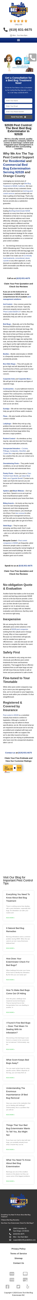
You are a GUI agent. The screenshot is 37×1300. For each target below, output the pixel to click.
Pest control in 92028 (10, 715)
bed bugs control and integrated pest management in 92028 (18, 145)
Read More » (10, 918)
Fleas (5, 416)
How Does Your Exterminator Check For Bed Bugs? (17, 961)
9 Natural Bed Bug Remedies (10, 1220)
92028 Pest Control (18, 125)
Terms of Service (18, 1253)
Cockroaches (8, 389)
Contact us (10, 753)
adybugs (7, 424)
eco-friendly (27, 256)
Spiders (6, 491)
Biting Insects (8, 503)
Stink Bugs (7, 526)
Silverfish (22, 451)
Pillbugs (6, 451)
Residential (17, 161)
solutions (17, 299)
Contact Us (18, 1263)
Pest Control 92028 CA (12, 312)
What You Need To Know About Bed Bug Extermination (18, 1163)
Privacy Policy (18, 1249)
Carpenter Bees (24, 379)
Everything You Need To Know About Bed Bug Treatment (18, 897)
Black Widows (18, 491)
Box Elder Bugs (9, 364)
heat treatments (8, 258)
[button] (18, 40)
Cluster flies (7, 453)
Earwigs (6, 409)
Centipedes (14, 451)
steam (27, 258)
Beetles (6, 354)
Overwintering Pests (11, 463)
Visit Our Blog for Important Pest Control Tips (18, 880)
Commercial (12, 164)
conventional (19, 258)
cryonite (6, 261)
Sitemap (18, 1258)
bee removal (20, 513)
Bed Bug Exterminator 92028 (19, 211)
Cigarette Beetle (17, 478)
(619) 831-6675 (23, 278)
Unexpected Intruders (11, 448)
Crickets (25, 448)
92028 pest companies (20, 629)
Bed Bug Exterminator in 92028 (19, 131)
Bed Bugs (7, 324)
